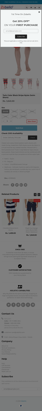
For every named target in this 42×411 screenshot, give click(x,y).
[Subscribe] (21, 37)
